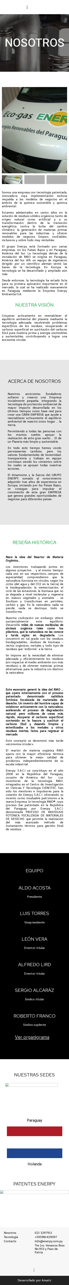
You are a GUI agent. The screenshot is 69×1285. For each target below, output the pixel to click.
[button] (62, 6)
